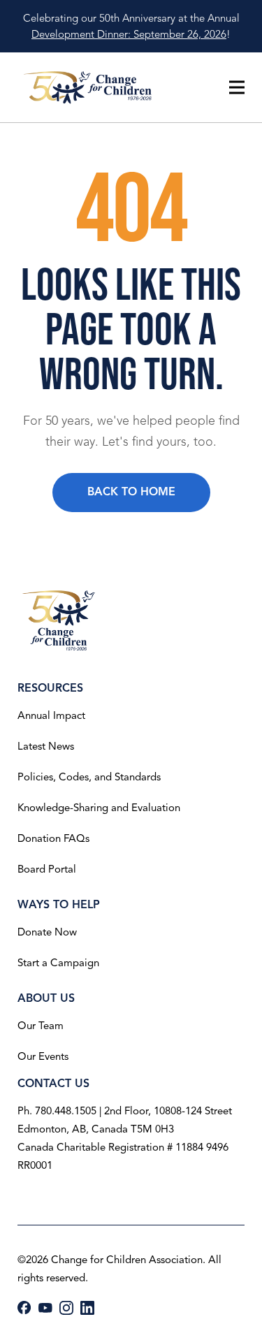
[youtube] (45, 1308)
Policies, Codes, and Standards (89, 777)
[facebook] (24, 1307)
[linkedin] (87, 1308)
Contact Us (53, 1084)
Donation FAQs (53, 838)
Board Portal (46, 869)
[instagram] (66, 1308)
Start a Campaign (58, 962)
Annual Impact (51, 715)
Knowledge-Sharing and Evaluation (98, 807)
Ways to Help (58, 905)
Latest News (45, 746)
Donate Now (47, 932)
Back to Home (131, 492)
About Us (46, 998)
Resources (50, 688)
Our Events (42, 1056)
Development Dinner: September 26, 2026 (128, 34)
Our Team (40, 1025)
